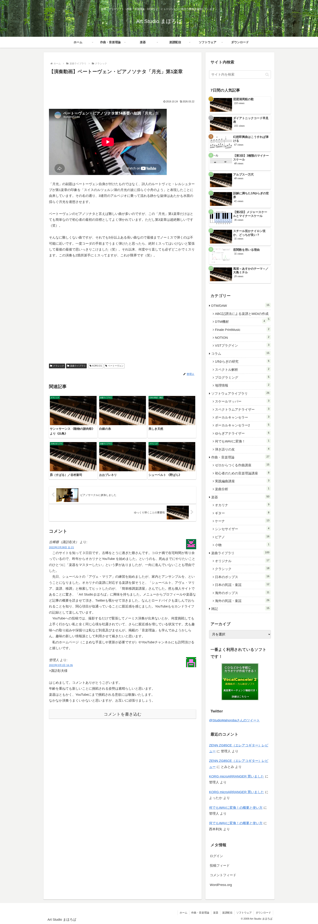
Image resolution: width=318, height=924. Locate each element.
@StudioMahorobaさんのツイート (234, 720)
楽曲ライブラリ (78, 365)
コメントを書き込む (123, 714)
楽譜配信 (227, 912)
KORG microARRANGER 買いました (236, 776)
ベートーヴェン (115, 365)
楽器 (215, 912)
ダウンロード (263, 912)
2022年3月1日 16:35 (61, 665)
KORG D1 (97, 365)
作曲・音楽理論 (200, 912)
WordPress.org (221, 885)
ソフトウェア (244, 912)
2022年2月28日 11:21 (61, 547)
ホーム (183, 912)
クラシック (58, 365)
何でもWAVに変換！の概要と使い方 (236, 807)
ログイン (216, 856)
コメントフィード (223, 875)
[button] (267, 74)
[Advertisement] (122, 86)
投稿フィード (220, 865)
